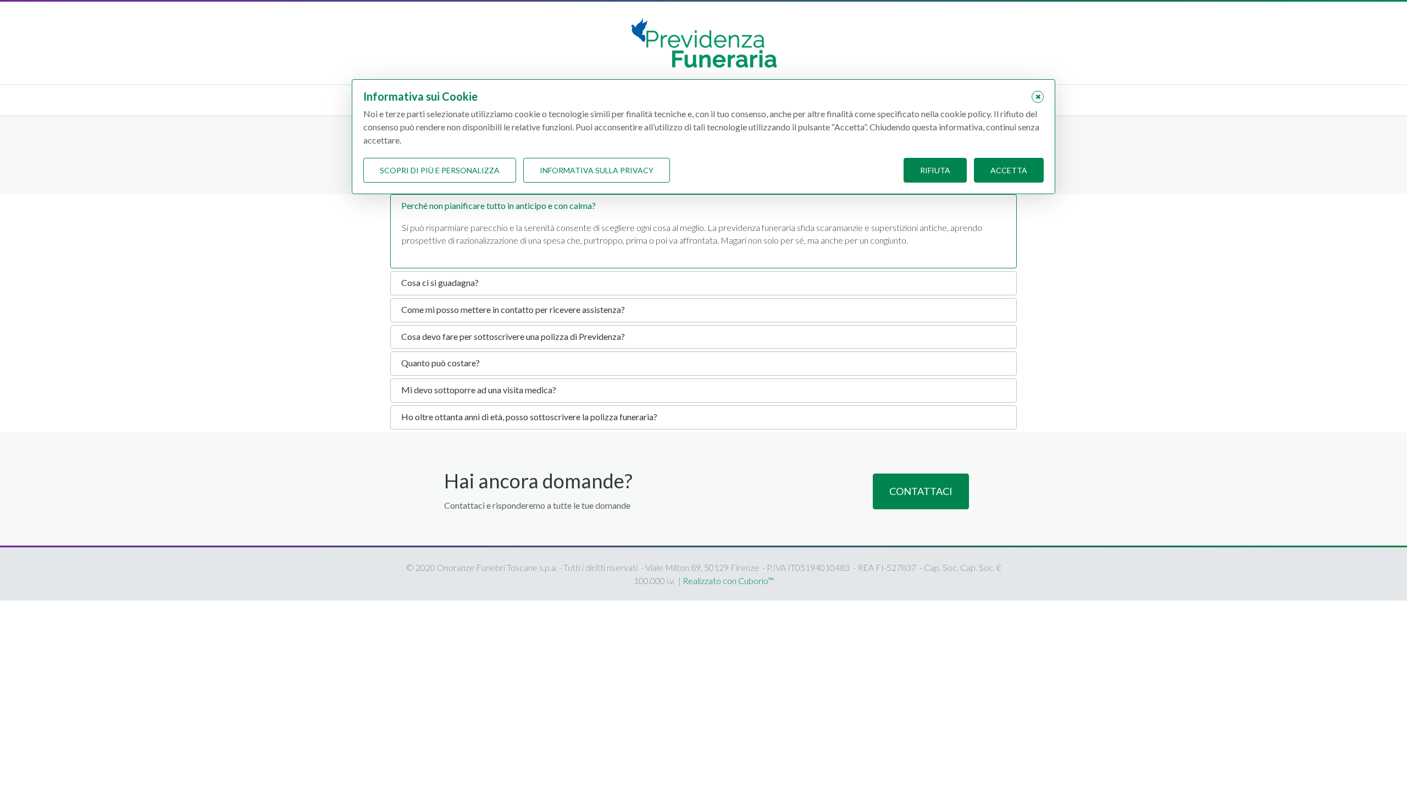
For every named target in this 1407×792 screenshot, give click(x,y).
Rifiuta (935, 170)
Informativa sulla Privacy (596, 170)
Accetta (1008, 170)
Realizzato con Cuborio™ (728, 580)
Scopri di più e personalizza (440, 170)
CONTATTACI (920, 491)
